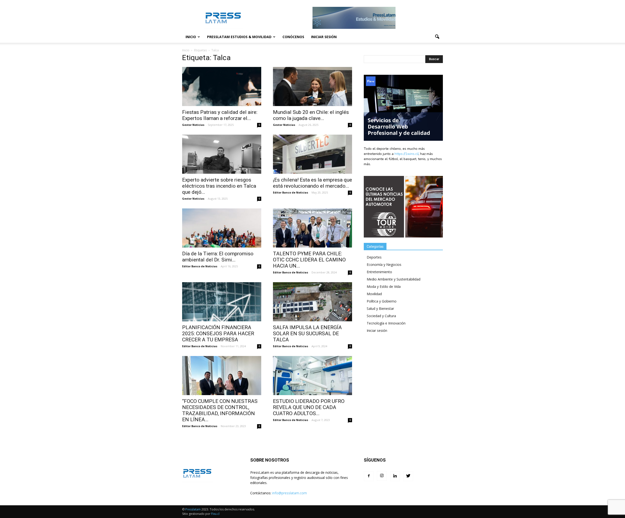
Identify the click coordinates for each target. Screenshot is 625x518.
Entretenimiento (379, 272)
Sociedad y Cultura (381, 315)
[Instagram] (382, 476)
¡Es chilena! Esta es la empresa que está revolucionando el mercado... (312, 183)
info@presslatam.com (289, 493)
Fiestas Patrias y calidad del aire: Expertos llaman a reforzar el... (219, 115)
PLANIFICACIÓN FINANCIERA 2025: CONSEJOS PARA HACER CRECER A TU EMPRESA (218, 333)
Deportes (374, 257)
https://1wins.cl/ (406, 153)
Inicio (191, 36)
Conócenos (293, 36)
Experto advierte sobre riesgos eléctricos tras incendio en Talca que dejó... (219, 186)
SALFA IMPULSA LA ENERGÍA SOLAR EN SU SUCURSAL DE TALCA (307, 333)
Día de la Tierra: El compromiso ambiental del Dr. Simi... (217, 257)
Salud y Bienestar (380, 308)
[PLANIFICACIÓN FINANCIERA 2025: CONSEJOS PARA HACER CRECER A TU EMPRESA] (221, 301)
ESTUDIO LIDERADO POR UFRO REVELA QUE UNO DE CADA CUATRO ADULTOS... (308, 407)
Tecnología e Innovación (386, 323)
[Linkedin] (395, 476)
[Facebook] (369, 476)
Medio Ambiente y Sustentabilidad (393, 279)
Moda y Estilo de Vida (384, 286)
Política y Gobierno (381, 301)
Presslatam (193, 509)
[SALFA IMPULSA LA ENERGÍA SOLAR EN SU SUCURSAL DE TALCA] (312, 301)
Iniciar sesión (324, 36)
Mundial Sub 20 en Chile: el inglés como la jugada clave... (311, 115)
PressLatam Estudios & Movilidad (239, 36)
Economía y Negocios (384, 264)
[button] (437, 37)
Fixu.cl (215, 514)
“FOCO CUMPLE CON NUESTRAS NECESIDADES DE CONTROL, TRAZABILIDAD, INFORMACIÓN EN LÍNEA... (220, 410)
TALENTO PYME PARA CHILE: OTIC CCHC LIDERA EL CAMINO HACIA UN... (309, 260)
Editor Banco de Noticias (290, 192)
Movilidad (374, 293)
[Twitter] (408, 476)
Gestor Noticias (193, 125)
